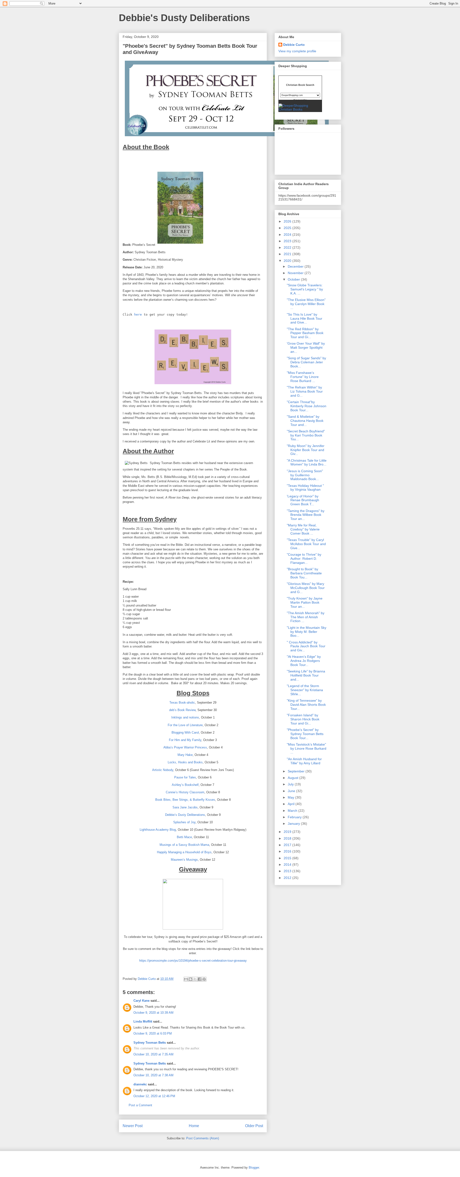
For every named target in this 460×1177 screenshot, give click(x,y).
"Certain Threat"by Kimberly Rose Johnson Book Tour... (306, 406)
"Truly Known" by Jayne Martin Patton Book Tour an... (304, 602)
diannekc (140, 1084)
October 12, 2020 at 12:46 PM (154, 1096)
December (296, 266)
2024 (288, 234)
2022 (288, 247)
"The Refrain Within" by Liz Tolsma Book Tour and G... (305, 391)
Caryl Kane (141, 1000)
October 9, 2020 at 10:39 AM (153, 1012)
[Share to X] (195, 979)
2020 (288, 261)
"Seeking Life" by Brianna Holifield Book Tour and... (306, 675)
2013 (288, 871)
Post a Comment (140, 1105)
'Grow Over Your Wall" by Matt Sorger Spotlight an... (306, 347)
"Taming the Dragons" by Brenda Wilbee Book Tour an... (305, 515)
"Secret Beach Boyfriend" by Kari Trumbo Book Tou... (306, 435)
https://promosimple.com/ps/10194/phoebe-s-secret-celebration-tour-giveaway (193, 960)
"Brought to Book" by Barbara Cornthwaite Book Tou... (304, 573)
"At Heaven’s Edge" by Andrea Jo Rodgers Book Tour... (304, 661)
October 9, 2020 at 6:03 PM (152, 1033)
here (138, 314)
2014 (288, 864)
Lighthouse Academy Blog (158, 829)
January (294, 823)
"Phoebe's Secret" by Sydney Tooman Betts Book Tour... (305, 734)
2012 (288, 878)
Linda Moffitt (142, 1021)
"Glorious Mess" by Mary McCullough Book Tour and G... (306, 588)
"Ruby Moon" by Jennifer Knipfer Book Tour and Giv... (305, 450)
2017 (288, 845)
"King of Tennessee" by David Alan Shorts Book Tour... (306, 705)
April (291, 804)
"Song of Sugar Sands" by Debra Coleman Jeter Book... (306, 362)
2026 (288, 221)
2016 (288, 851)
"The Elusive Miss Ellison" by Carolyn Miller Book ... (306, 304)
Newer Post (133, 1126)
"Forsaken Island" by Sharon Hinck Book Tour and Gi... (303, 719)
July (291, 784)
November (296, 273)
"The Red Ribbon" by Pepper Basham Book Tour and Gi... (305, 333)
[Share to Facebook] (199, 979)
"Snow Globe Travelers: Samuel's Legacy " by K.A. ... (305, 289)
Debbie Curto (294, 45)
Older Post (254, 1126)
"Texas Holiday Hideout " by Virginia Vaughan (305, 488)
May (291, 797)
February (295, 817)
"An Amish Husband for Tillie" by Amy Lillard (304, 761)
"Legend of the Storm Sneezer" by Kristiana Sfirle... (305, 690)
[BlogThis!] (190, 979)
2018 (288, 838)
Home (194, 1126)
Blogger (254, 1167)
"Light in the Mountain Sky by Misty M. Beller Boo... (306, 632)
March (293, 810)
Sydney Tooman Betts (149, 1042)
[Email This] (186, 979)
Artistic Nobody (162, 770)
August (293, 778)
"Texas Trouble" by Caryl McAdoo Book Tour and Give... (306, 544)
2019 (288, 832)
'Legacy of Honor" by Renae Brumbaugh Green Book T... (303, 500)
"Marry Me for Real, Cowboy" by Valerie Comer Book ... (303, 529)
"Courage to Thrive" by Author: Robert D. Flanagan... (304, 559)
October (294, 279)
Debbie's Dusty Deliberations (184, 17)
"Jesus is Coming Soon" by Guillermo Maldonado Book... (305, 475)
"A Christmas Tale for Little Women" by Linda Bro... (307, 462)
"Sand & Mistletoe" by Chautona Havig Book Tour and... (305, 421)
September (296, 771)
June (292, 791)
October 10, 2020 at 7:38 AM (153, 1075)
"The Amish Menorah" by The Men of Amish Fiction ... (305, 617)
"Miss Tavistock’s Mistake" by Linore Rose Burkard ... (306, 748)
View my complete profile (297, 51)
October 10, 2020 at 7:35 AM (153, 1054)
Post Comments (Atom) (202, 1138)
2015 (288, 858)
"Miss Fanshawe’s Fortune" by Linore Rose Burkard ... (303, 377)
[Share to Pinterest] (204, 979)
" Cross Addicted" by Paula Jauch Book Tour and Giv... (306, 646)
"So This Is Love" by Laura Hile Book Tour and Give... (304, 318)
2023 (288, 241)
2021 (288, 254)
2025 (288, 228)
